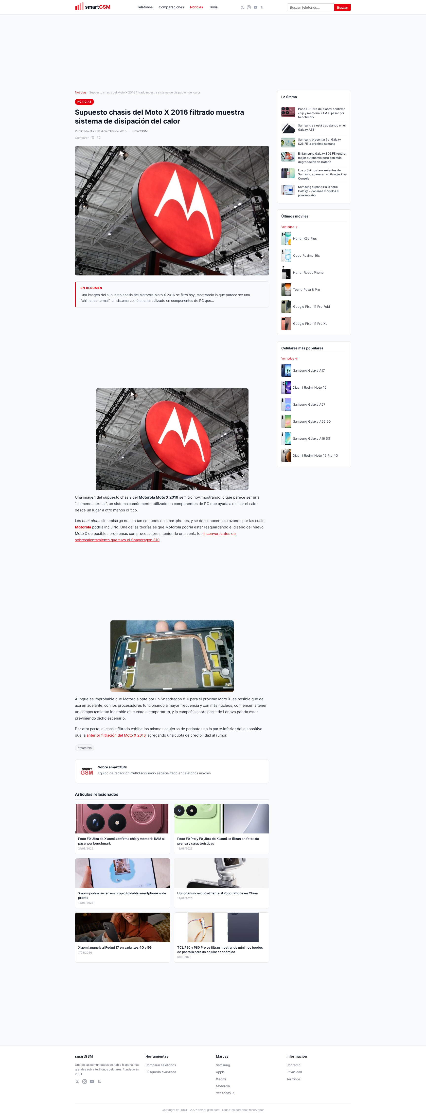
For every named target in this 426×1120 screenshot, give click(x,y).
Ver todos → (289, 227)
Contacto (293, 1065)
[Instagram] (249, 7)
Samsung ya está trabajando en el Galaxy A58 (322, 127)
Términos (293, 1079)
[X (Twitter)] (242, 7)
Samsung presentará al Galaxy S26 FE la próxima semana (319, 141)
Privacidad (294, 1072)
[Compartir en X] (93, 137)
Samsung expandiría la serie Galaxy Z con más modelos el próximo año (318, 191)
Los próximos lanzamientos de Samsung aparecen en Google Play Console (322, 174)
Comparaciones (171, 7)
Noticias (196, 7)
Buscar (342, 7)
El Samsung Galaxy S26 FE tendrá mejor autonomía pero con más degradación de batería (322, 158)
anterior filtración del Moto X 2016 (116, 735)
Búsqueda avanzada (160, 1072)
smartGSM (140, 131)
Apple (220, 1072)
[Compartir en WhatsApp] (98, 137)
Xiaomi (221, 1079)
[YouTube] (255, 7)
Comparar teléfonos (160, 1065)
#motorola (85, 748)
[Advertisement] (172, 347)
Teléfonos (145, 7)
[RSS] (262, 7)
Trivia (213, 7)
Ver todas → (225, 1093)
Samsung (223, 1065)
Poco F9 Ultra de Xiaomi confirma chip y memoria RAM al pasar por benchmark (321, 113)
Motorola (223, 1086)
